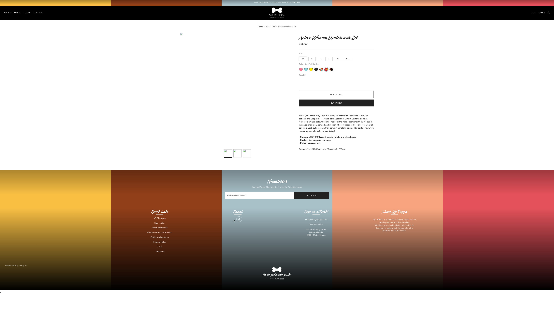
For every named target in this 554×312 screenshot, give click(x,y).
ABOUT (17, 13)
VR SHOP (27, 13)
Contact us (159, 251)
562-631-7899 (316, 224)
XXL (348, 59)
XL (338, 59)
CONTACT (38, 13)
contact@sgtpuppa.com (316, 219)
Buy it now (336, 103)
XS (303, 59)
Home (260, 27)
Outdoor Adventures (159, 237)
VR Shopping (160, 218)
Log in (533, 13)
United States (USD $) (14, 265)
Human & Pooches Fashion (159, 232)
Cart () (541, 13)
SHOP (6, 13)
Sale (267, 27)
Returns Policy (159, 242)
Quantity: (302, 75)
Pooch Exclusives (159, 227)
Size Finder (159, 223)
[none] (228, 153)
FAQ (160, 247)
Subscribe (312, 195)
